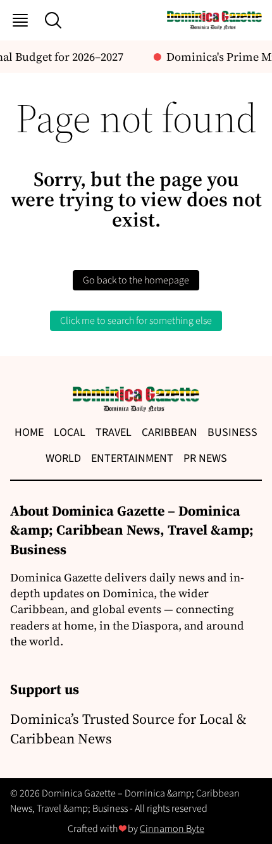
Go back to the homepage (136, 280)
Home (29, 432)
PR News (205, 458)
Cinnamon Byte (172, 829)
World (63, 458)
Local (69, 432)
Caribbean (169, 432)
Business (232, 432)
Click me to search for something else (136, 321)
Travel (114, 432)
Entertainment (132, 458)
